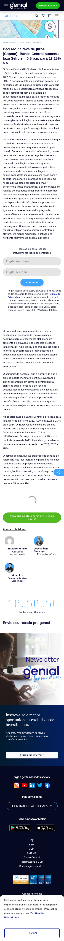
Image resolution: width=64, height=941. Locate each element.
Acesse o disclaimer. (14, 529)
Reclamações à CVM (31, 861)
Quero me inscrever (32, 754)
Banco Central (32, 857)
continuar (32, 282)
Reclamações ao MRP (31, 866)
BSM (31, 844)
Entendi (32, 933)
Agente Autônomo (32, 893)
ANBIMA (31, 853)
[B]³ (32, 840)
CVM (31, 848)
